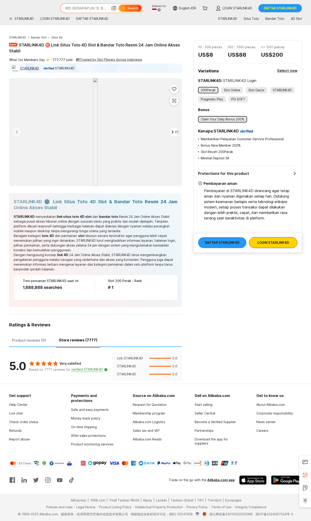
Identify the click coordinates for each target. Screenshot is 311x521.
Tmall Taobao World (124, 500)
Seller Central (205, 413)
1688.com (97, 500)
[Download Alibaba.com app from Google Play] (286, 480)
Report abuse (19, 439)
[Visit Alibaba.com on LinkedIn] (24, 480)
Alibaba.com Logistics (149, 422)
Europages (233, 500)
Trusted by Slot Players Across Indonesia (109, 59)
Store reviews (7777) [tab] (78, 340)
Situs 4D (57, 37)
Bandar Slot (38, 37)
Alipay (147, 500)
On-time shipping (84, 427)
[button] (114, 8)
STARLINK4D (17, 37)
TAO (200, 500)
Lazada (161, 500)
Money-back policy (85, 418)
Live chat (16, 413)
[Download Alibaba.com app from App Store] (253, 480)
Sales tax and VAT (146, 430)
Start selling (203, 405)
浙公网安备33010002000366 (231, 514)
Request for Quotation (150, 405)
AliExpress (78, 500)
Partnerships (204, 430)
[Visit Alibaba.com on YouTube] (59, 480)
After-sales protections (88, 435)
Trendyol (214, 500)
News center (266, 422)
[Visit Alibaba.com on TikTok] (71, 480)
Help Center (18, 405)
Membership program (149, 413)
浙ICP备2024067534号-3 (274, 514)
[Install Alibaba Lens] (305, 475)
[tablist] (95, 339)
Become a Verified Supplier (215, 422)
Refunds (15, 430)
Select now (287, 70)
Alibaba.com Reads (147, 439)
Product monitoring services (92, 444)
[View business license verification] (197, 514)
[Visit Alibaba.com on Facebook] (12, 480)
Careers (262, 430)
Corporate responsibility (274, 413)
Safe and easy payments (90, 410)
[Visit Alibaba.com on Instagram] (48, 480)
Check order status (23, 422)
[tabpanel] (95, 366)
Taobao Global (182, 500)
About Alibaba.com (270, 405)
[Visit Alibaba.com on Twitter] (36, 480)
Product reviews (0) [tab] (29, 340)
